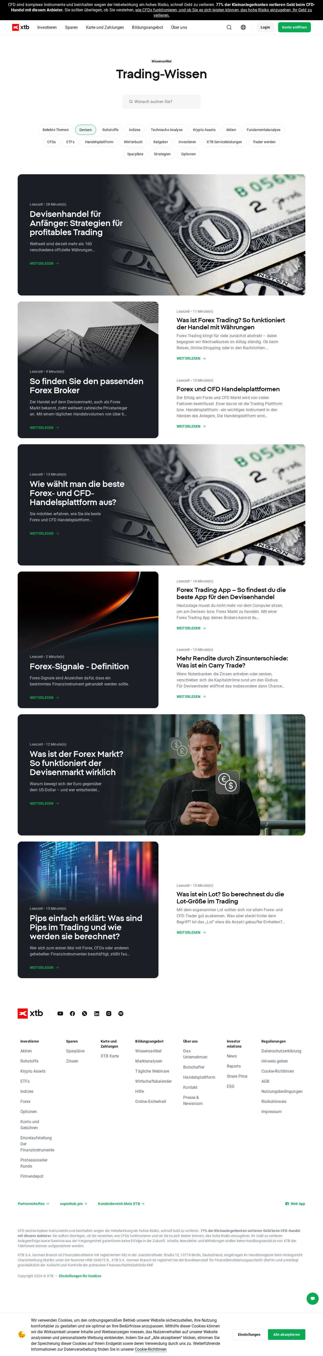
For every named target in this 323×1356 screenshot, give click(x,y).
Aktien (231, 129)
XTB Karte (110, 1055)
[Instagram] (109, 1013)
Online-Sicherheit (150, 1101)
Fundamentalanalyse (264, 129)
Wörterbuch (133, 141)
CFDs (51, 141)
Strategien (162, 154)
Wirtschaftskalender (153, 1081)
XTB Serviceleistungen (224, 141)
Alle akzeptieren (286, 1334)
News (232, 1055)
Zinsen (72, 1061)
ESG (230, 1086)
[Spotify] (121, 1013)
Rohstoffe (110, 129)
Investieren (187, 141)
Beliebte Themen (56, 129)
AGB (265, 1081)
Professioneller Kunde (33, 1163)
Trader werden (264, 141)
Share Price (237, 1076)
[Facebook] (72, 1013)
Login (265, 27)
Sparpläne (135, 154)
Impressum (271, 1111)
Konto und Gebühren (29, 1124)
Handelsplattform (99, 141)
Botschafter (193, 1067)
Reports (234, 1066)
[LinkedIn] (97, 1013)
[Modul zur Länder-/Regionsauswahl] (243, 27)
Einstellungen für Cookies (80, 1275)
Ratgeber (160, 141)
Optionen (188, 154)
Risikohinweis (273, 1101)
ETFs (70, 141)
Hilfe (139, 1091)
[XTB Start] (20, 27)
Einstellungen (249, 1334)
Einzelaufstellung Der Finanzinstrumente (37, 1143)
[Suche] (229, 27)
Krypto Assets (204, 129)
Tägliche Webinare (152, 1071)
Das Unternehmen (195, 1053)
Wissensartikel (148, 1050)
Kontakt (190, 1087)
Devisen (85, 129)
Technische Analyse (166, 129)
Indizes (134, 129)
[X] (84, 1013)
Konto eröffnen (294, 27)
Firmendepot (31, 1176)
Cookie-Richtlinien (277, 1071)
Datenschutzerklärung (281, 1050)
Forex (25, 1101)
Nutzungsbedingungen (282, 1091)
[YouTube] (60, 1013)
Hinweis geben (274, 1061)
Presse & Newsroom (193, 1100)
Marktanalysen (148, 1061)
